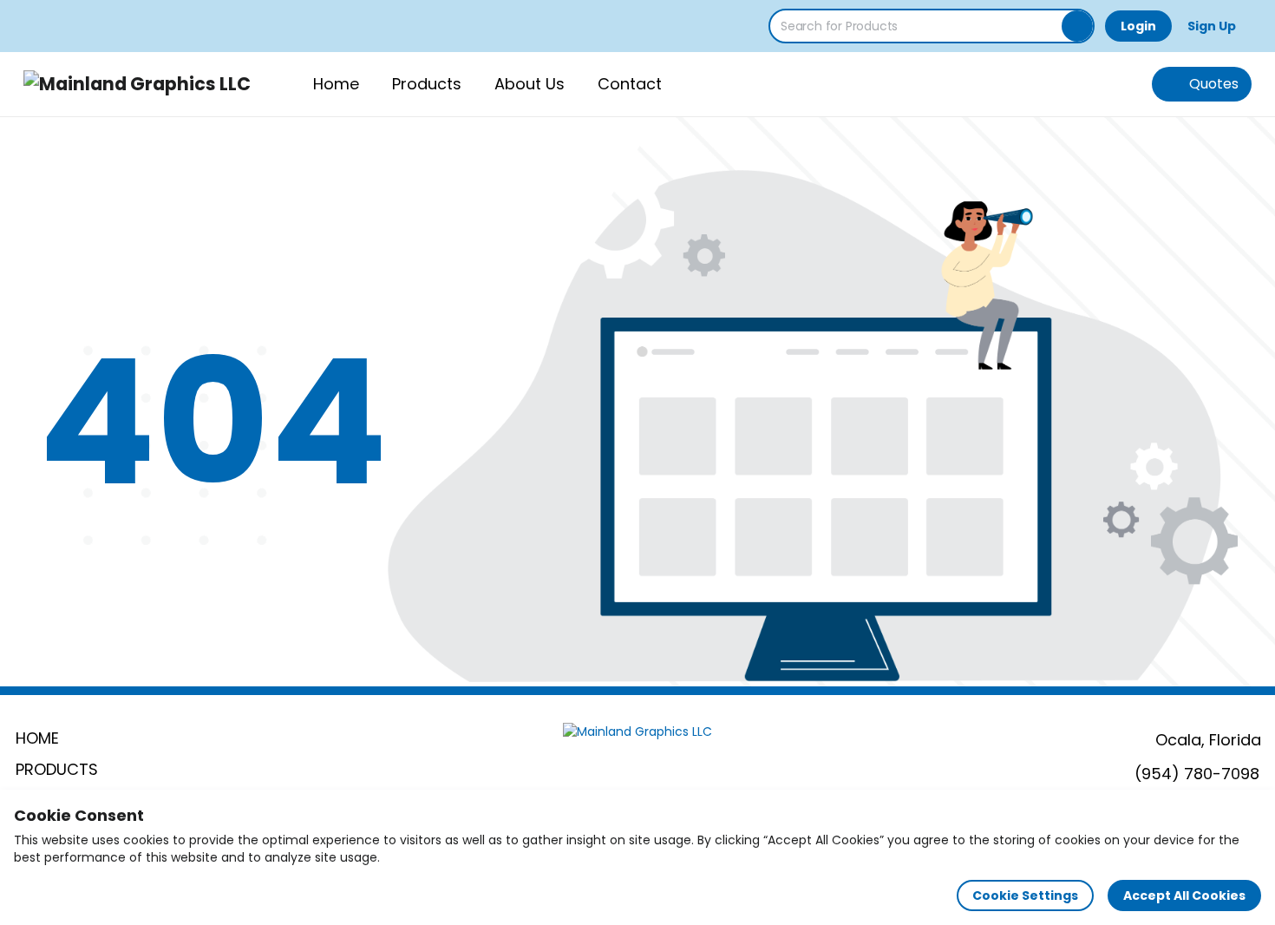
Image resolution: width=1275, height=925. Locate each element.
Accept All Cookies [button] (1184, 895)
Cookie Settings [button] (1025, 895)
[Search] (1077, 26)
